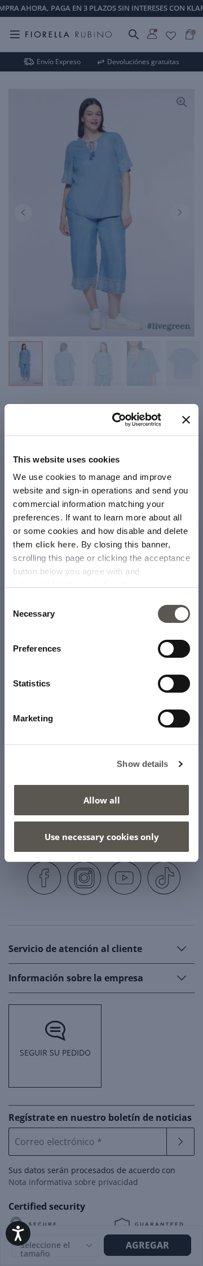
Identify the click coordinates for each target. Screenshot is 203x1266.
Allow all (101, 800)
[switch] (174, 649)
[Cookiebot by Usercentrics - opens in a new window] (119, 419)
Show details (142, 764)
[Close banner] (186, 420)
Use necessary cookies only (102, 836)
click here (56, 544)
